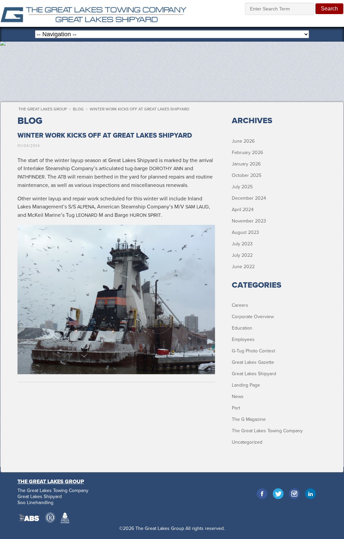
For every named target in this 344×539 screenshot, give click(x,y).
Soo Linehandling (35, 502)
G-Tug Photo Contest (253, 351)
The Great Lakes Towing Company (267, 431)
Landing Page (246, 385)
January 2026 (246, 164)
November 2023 (249, 221)
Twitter (278, 493)
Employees (243, 339)
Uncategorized (247, 442)
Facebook (262, 493)
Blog (78, 109)
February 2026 (247, 152)
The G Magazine (249, 419)
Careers (240, 305)
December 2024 (249, 198)
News (238, 396)
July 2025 (242, 187)
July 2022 (242, 255)
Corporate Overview (253, 317)
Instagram (294, 493)
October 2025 (246, 175)
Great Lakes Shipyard (254, 374)
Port (236, 408)
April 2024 (243, 209)
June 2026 (243, 141)
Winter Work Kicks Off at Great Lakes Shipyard (139, 109)
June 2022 (243, 267)
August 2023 (245, 232)
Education (242, 328)
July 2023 (242, 244)
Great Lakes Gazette (253, 362)
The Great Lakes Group (93, 13)
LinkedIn (310, 493)
